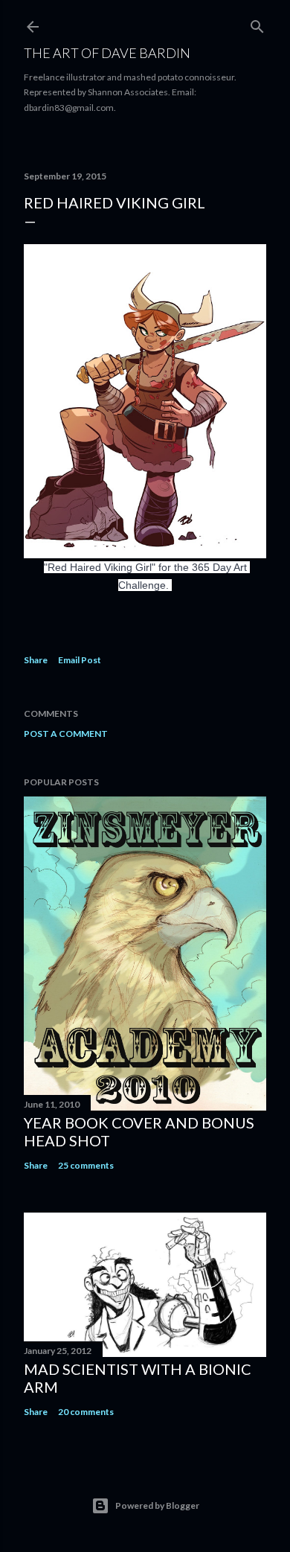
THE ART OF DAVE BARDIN (107, 53)
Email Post (79, 659)
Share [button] (36, 659)
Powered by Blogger (157, 1505)
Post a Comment (66, 733)
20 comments (86, 1411)
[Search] (257, 23)
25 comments (86, 1165)
